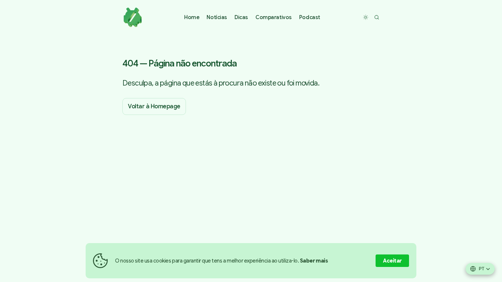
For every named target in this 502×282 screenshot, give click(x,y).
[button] (216, 17)
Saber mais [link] (314, 260)
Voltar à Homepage (154, 106)
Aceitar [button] (392, 260)
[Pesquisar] (377, 17)
